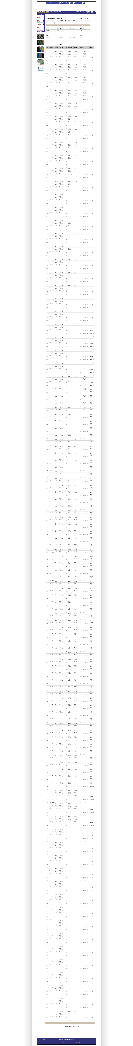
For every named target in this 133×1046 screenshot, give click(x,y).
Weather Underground (73, 1026)
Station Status (40, 30)
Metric (88, 18)
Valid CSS (81, 1040)
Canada (71, 2)
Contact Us (62, 1039)
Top (59, 1039)
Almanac (39, 24)
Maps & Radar (62, 2)
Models (67, 2)
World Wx (76, 2)
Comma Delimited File (70, 1020)
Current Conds (40, 23)
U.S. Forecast (56, 2)
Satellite (38, 21)
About (38, 28)
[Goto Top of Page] (44, 1039)
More (84, 2)
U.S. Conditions (50, 2)
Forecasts (39, 18)
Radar (38, 20)
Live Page (39, 17)
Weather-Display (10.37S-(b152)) (66, 1040)
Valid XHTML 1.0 (75, 1040)
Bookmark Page (68, 1039)
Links (38, 27)
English (84, 18)
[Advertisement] (66, 7)
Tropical (80, 2)
